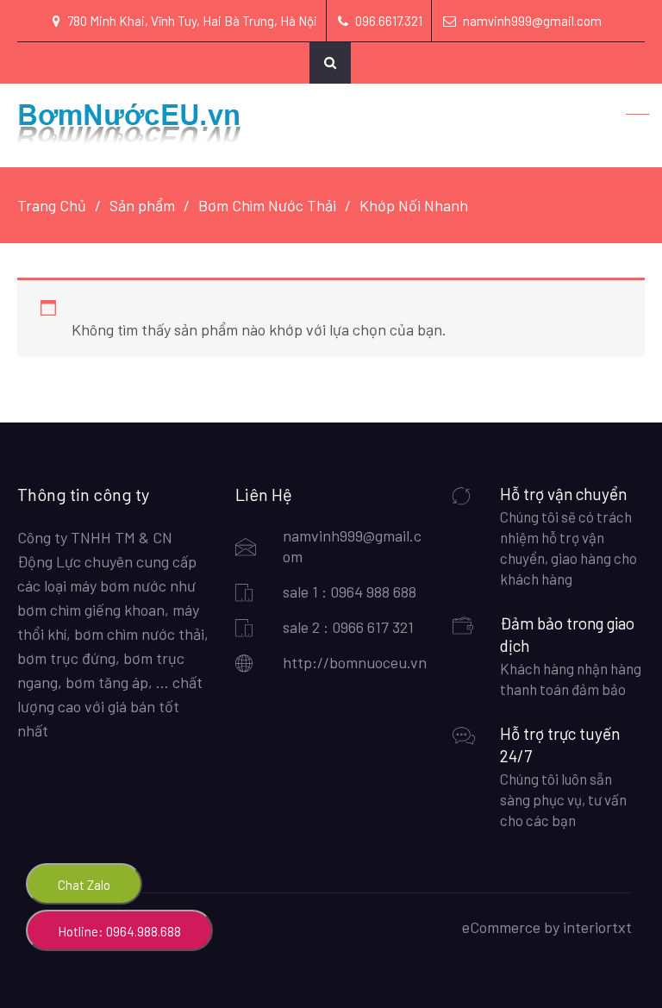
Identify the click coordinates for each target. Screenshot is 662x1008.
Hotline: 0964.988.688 (119, 931)
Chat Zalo (84, 884)
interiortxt (597, 926)
